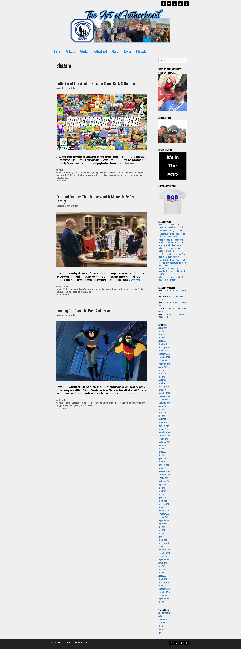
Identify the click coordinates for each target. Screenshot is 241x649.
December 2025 (164, 354)
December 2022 (164, 471)
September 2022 (164, 481)
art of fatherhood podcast (82, 172)
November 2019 (164, 592)
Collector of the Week (115, 172)
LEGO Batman (67, 292)
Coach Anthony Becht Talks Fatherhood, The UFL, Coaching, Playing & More (172, 271)
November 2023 (164, 436)
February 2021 (163, 543)
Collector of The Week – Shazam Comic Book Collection (96, 83)
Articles (84, 51)
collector (102, 172)
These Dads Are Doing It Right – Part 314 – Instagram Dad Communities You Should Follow (172, 263)
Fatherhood (100, 51)
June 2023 (162, 452)
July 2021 (161, 527)
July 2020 (162, 566)
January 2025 (163, 390)
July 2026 (162, 331)
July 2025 (161, 370)
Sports (127, 51)
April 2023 (162, 458)
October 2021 (163, 517)
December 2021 (164, 511)
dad (135, 172)
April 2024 (162, 419)
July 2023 (162, 449)
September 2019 (164, 599)
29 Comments (64, 295)
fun (84, 175)
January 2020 (163, 586)
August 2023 (163, 445)
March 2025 (162, 383)
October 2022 (163, 478)
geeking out (136, 403)
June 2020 (162, 569)
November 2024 (164, 396)
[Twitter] (169, 3)
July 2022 (161, 488)
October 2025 (163, 361)
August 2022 (162, 484)
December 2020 (164, 550)
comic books (128, 172)
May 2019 (161, 602)
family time (118, 403)
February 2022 (163, 504)
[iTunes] (186, 3)
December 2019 (164, 589)
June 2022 (162, 491)
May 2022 (161, 494)
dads (138, 172)
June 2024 (162, 413)
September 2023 (164, 442)
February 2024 (163, 426)
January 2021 (163, 546)
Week (67, 178)
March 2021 (162, 540)
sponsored (90, 405)
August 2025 (162, 367)
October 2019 (163, 595)
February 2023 (163, 465)
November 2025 (164, 357)
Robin (77, 405)
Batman (92, 289)
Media (115, 51)
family (65, 175)
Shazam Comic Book (121, 175)
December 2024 (164, 393)
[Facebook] (163, 3)
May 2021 (161, 533)
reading (104, 175)
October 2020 (163, 556)
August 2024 (163, 406)
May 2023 (162, 455)
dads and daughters (91, 403)
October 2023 (163, 439)
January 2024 (163, 429)
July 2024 (162, 409)
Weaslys (90, 292)
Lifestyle (141, 51)
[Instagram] (174, 3)
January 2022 (163, 507)
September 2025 (164, 364)
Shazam (110, 175)
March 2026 (162, 344)
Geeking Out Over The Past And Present (85, 311)
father (70, 175)
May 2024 (162, 416)
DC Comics (113, 289)
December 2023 (164, 432)
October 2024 (163, 400)
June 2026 (162, 334)
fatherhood (77, 175)
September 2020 (164, 560)
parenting (89, 175)
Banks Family (84, 289)
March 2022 (162, 501)
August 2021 (162, 524)
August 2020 (163, 563)
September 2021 (164, 520)
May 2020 (162, 573)
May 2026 (162, 338)
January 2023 (163, 468)
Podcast (70, 51)
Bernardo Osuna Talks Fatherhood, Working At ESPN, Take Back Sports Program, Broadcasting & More (171, 242)
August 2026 (163, 328)
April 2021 (162, 537)
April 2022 (162, 498)
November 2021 (164, 514)
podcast (97, 175)
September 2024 (164, 403)
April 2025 (162, 380)
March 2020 (162, 579)
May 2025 (161, 377)
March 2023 (162, 462)
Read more (129, 163)
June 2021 (162, 530)
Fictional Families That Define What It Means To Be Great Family (97, 199)
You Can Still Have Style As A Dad (170, 231)
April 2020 (162, 576)
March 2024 (162, 422)
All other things (164, 613)
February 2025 (163, 387)
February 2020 (163, 582)
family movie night (106, 403)
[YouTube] (180, 3)
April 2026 (162, 341)
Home (57, 51)
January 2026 (163, 351)
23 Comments (64, 408)
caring (95, 172)
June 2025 (162, 374)
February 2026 (163, 347)
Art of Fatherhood (65, 172)
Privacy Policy (81, 642)
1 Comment (63, 181)
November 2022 (164, 475)
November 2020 (164, 553)
